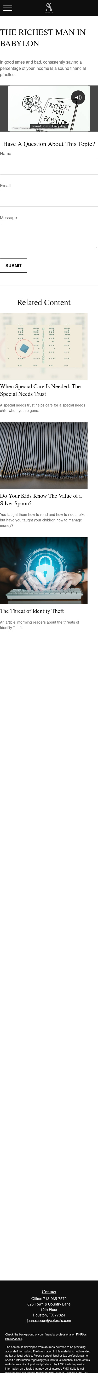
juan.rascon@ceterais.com (49, 1320)
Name (5, 153)
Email (5, 185)
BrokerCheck (13, 1339)
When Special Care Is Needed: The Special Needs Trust (40, 389)
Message (8, 217)
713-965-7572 (55, 1298)
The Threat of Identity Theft (32, 610)
